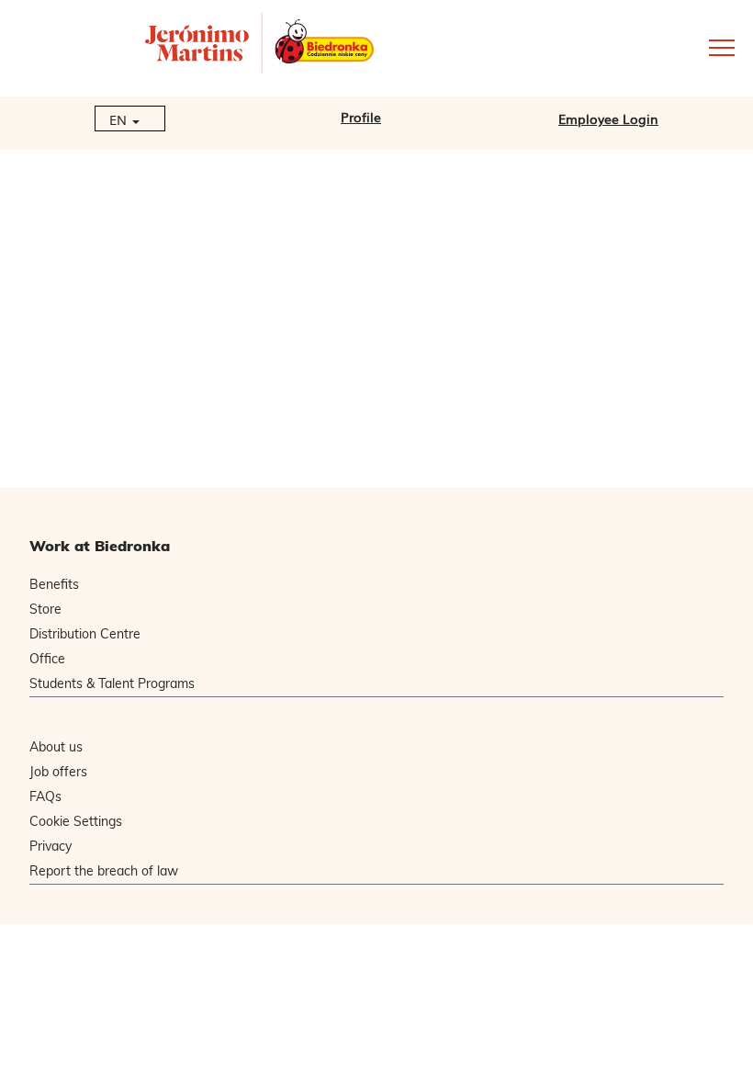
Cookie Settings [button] (75, 821)
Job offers (58, 771)
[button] (627, 46)
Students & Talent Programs (112, 683)
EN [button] (119, 119)
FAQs (45, 796)
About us (56, 747)
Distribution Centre (84, 634)
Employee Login (608, 118)
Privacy (50, 846)
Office (47, 658)
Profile (361, 116)
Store (45, 609)
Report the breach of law (103, 871)
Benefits (54, 584)
